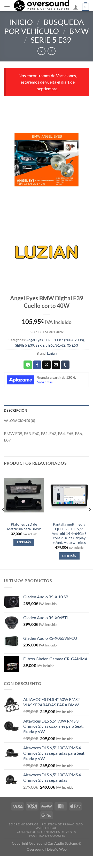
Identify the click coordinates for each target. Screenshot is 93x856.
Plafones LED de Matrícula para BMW (24, 526)
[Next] (89, 520)
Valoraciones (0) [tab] (19, 421)
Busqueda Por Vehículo (44, 26)
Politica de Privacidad (62, 824)
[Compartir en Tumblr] (65, 365)
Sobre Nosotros (23, 824)
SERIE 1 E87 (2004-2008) (64, 340)
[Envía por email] (56, 365)
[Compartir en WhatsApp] (28, 365)
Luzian (52, 353)
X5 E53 (72, 345)
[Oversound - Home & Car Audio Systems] (41, 5)
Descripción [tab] (15, 410)
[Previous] (3, 520)
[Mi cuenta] (75, 7)
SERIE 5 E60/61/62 (50, 345)
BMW (79, 31)
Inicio (21, 22)
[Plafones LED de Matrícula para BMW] (24, 495)
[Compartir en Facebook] (37, 365)
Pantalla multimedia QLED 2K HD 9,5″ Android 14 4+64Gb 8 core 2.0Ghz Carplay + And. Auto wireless (69, 533)
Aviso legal (46, 828)
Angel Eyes (34, 340)
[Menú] (7, 6)
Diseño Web (57, 849)
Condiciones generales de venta (46, 832)
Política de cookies (47, 835)
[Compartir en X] (46, 365)
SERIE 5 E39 (51, 39)
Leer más (24, 542)
